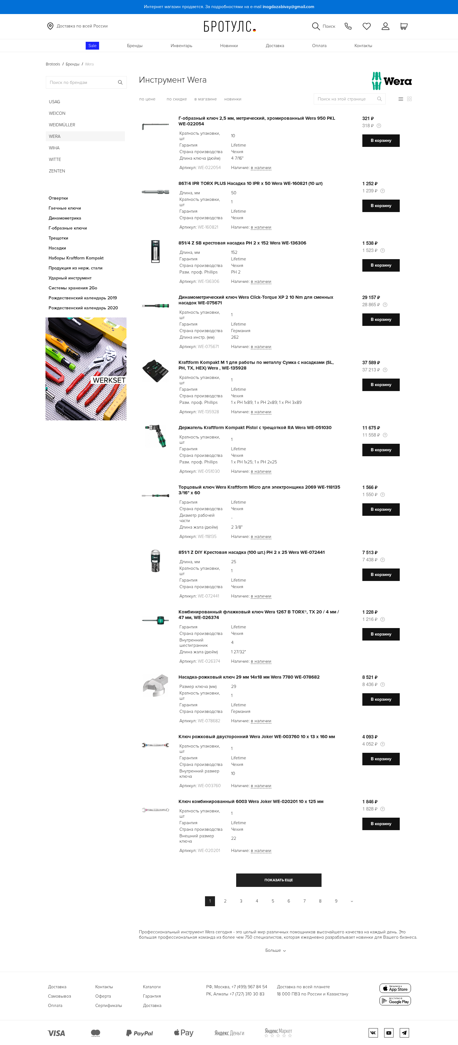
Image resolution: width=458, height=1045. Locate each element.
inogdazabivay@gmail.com (288, 6)
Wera (54, 136)
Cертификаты (108, 1005)
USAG (54, 101)
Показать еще (279, 880)
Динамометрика (65, 218)
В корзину (381, 140)
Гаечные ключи (65, 208)
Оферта (103, 996)
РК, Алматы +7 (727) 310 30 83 (235, 994)
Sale (92, 45)
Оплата (319, 45)
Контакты (363, 45)
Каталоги (152, 986)
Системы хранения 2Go (73, 288)
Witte (55, 159)
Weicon (57, 113)
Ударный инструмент (70, 278)
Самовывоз (59, 996)
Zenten (57, 171)
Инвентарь (181, 45)
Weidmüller (62, 125)
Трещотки (58, 238)
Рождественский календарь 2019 (83, 298)
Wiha (54, 148)
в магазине (205, 99)
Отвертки (58, 198)
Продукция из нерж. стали (76, 268)
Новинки (229, 45)
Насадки (57, 248)
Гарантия (152, 996)
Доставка (275, 45)
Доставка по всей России (82, 26)
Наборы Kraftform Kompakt (76, 258)
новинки (232, 99)
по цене (147, 99)
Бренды (135, 45)
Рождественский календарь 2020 (83, 308)
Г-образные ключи (68, 228)
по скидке (177, 99)
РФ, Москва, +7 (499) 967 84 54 (236, 986)
